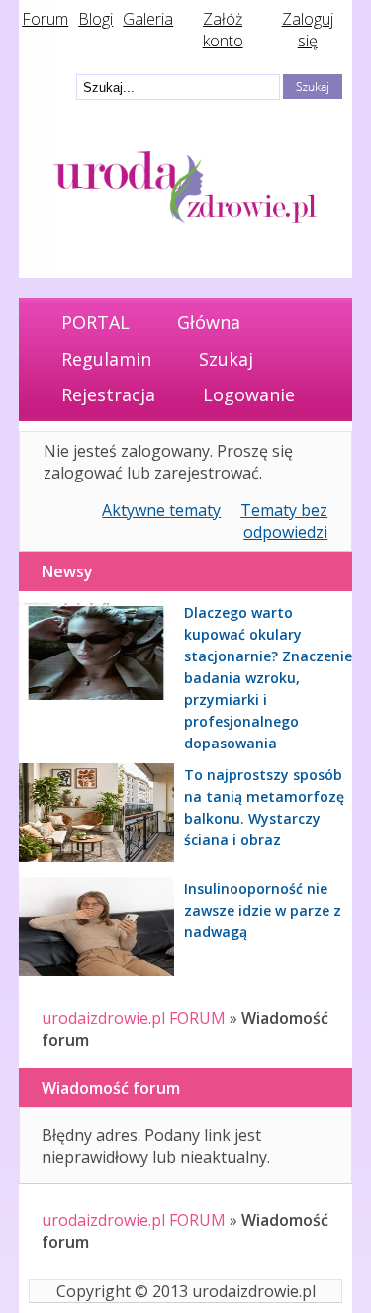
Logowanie (249, 394)
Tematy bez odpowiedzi (283, 521)
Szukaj (226, 359)
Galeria (148, 19)
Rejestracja (108, 394)
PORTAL (95, 322)
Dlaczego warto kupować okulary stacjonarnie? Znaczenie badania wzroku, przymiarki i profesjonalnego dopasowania (268, 677)
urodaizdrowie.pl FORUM (134, 1018)
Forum (45, 19)
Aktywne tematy (161, 510)
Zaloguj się (307, 29)
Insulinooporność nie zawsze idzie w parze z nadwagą (262, 910)
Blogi (95, 19)
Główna (208, 322)
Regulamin (106, 359)
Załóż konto (223, 29)
